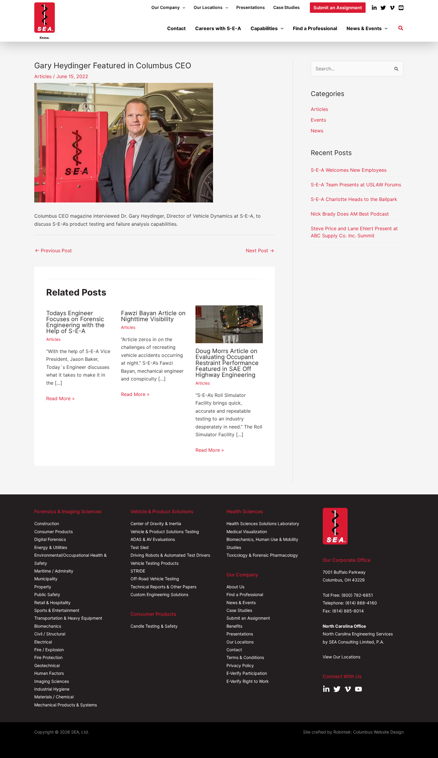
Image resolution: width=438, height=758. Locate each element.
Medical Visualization (246, 531)
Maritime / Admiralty (53, 570)
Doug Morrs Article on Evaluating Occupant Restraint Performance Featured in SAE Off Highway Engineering (227, 362)
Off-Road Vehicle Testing (155, 578)
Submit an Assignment (248, 618)
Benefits (234, 626)
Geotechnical (47, 665)
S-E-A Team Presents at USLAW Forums (356, 185)
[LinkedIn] (374, 7)
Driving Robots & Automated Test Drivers (170, 555)
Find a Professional (244, 594)
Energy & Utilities (50, 547)
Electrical (43, 641)
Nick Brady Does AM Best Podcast (350, 214)
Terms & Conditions (245, 657)
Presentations (239, 633)
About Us (235, 586)
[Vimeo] (392, 7)
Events (318, 120)
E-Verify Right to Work (247, 681)
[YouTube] (401, 7)
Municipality (46, 578)
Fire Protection (48, 657)
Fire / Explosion (49, 649)
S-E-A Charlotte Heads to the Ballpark (354, 199)
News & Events (241, 602)
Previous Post (53, 250)
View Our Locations (341, 656)
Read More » (60, 398)
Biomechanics (47, 626)
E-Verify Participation (246, 673)
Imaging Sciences (51, 681)
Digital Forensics (50, 539)
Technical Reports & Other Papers (163, 586)
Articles (43, 76)
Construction (46, 523)
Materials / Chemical (54, 696)
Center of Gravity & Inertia (156, 523)
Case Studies (239, 610)
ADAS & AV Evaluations (153, 539)
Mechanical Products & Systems (65, 704)
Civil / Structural (49, 633)
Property (42, 586)
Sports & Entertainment (56, 610)
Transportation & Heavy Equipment (68, 618)
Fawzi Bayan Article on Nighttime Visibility (153, 316)
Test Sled (140, 547)
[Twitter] (383, 7)
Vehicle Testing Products (154, 563)
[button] (182, 7)
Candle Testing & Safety (154, 626)
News (317, 131)
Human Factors (49, 673)
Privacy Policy (240, 665)
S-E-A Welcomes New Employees (348, 170)
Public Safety (47, 594)
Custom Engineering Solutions (159, 594)
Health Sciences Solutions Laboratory (262, 523)
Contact (234, 649)
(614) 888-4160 (361, 602)
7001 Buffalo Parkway (344, 572)
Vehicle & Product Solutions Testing (165, 531)
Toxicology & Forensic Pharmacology (262, 555)
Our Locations (240, 641)
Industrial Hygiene (51, 689)
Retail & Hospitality (52, 602)
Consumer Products (53, 531)
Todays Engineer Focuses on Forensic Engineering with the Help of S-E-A (75, 322)
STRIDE (138, 570)
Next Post (260, 250)
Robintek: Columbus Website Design (368, 731)
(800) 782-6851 (357, 595)
